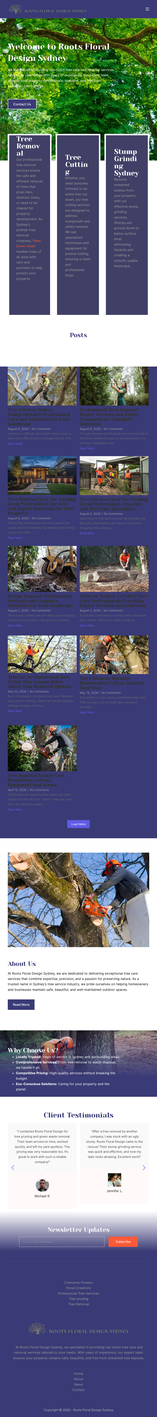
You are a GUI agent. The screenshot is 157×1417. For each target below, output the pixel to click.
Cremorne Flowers (78, 1282)
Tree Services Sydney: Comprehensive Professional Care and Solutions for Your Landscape (39, 417)
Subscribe (123, 1242)
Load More (78, 824)
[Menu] (147, 9)
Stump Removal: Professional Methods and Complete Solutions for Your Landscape (40, 601)
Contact (78, 1390)
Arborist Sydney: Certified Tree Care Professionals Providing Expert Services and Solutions (114, 601)
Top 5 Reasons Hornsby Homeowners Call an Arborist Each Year (112, 683)
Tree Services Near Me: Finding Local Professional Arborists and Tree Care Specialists (113, 504)
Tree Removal (78, 1304)
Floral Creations (78, 1288)
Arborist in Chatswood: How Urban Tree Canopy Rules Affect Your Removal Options (39, 682)
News (78, 1384)
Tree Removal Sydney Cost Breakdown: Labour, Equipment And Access (36, 780)
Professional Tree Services (78, 1293)
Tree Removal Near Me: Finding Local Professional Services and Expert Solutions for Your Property (42, 506)
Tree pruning (78, 1299)
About (78, 1379)
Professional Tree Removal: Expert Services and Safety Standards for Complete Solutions (109, 417)
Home (78, 1373)
